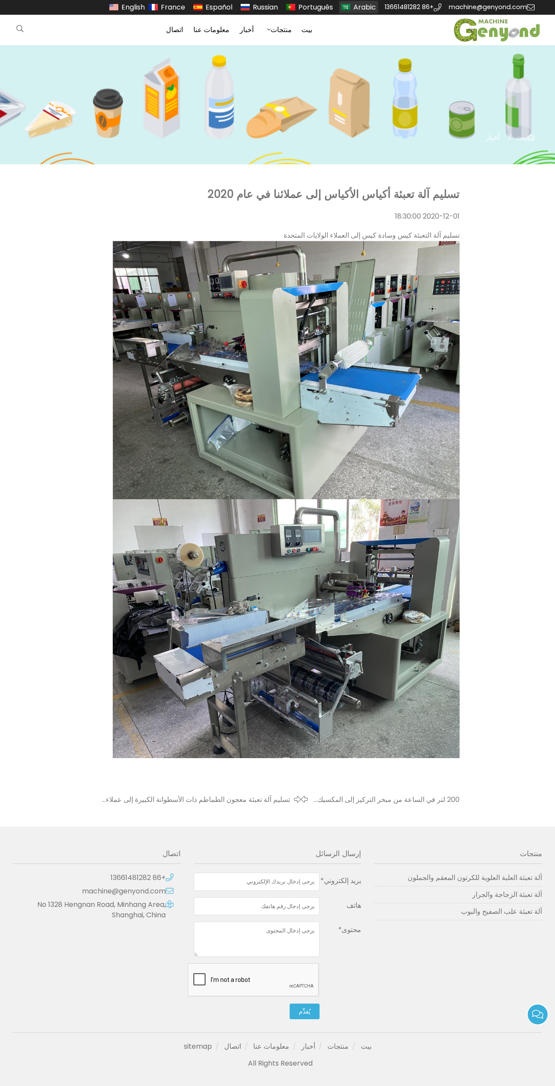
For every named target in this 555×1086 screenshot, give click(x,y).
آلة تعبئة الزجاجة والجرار (507, 895)
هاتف (353, 905)
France (173, 7)
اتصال (174, 30)
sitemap (198, 1046)
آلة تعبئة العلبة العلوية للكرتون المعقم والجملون (475, 878)
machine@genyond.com (488, 7)
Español (219, 7)
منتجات (281, 30)
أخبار (247, 30)
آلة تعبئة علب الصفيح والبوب (501, 911)
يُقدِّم (304, 1011)
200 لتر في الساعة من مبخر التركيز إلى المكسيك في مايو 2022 (388, 800)
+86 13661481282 (409, 7)
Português (315, 7)
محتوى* (349, 930)
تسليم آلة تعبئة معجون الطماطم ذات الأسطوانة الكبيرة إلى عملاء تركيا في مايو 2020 (198, 800)
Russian (265, 7)
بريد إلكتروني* (340, 881)
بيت (306, 30)
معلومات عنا (211, 30)
